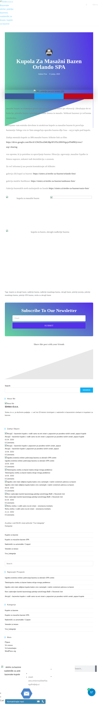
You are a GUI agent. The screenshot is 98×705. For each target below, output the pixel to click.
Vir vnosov (9, 645)
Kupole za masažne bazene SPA (17, 540)
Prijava (7, 642)
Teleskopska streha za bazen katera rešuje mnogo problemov (27, 473)
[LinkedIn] (5, 421)
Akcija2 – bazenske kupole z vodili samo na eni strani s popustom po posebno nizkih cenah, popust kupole (44, 437)
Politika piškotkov (36, 673)
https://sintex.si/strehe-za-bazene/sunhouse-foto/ (53, 181)
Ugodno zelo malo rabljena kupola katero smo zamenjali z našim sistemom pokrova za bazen (39, 485)
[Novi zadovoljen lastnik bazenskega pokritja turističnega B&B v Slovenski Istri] (35, 494)
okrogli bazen (66, 292)
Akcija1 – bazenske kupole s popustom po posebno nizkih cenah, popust (32, 449)
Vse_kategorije (10, 553)
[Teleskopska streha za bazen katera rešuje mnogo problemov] (28, 470)
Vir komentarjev (10, 648)
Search (7, 386)
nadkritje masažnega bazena (50, 292)
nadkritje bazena (33, 292)
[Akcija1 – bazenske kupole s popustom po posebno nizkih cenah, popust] (33, 446)
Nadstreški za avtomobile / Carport (17, 544)
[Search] (96, 668)
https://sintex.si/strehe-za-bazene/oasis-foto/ (69, 188)
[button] (19, 96)
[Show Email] (38, 701)
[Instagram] (5, 418)
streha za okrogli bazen (42, 295)
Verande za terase (11, 549)
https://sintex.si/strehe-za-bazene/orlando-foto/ (54, 173)
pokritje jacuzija (78, 292)
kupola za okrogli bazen (17, 292)
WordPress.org (10, 651)
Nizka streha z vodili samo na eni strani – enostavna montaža (28, 509)
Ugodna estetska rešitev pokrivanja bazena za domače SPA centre (29, 461)
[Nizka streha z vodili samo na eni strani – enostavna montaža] (29, 506)
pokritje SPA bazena (26, 295)
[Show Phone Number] (43, 701)
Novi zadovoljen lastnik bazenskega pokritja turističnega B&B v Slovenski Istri (34, 497)
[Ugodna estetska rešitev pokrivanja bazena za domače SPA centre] (30, 458)
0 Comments (9, 443)
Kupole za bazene (11, 535)
